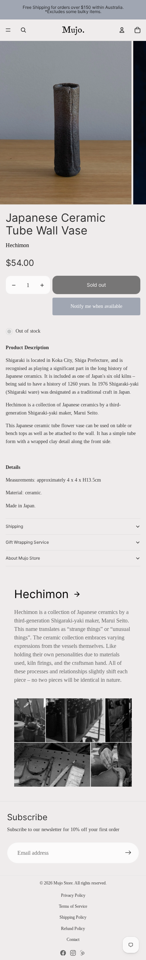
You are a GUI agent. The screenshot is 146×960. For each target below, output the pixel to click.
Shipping (14, 526)
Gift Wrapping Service (27, 542)
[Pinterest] (83, 953)
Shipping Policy (73, 917)
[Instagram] (73, 953)
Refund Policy (73, 928)
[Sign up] (128, 853)
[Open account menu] (122, 30)
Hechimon (17, 245)
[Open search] (23, 30)
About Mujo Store (23, 558)
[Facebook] (63, 953)
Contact (73, 939)
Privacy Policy (73, 895)
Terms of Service (73, 906)
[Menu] (8, 30)
